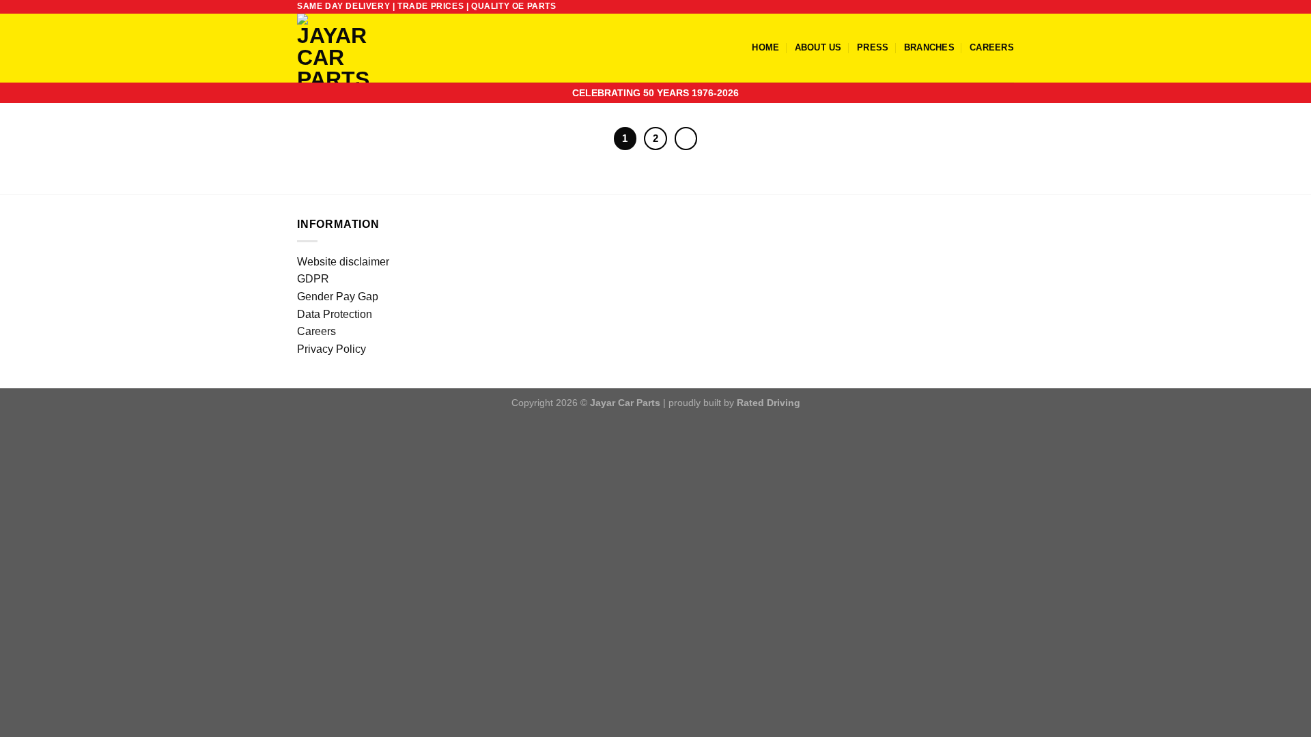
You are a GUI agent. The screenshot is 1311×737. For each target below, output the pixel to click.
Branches (929, 47)
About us (818, 47)
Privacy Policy (331, 349)
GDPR (313, 279)
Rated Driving (768, 402)
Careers (992, 47)
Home (765, 47)
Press (872, 47)
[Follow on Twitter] (994, 7)
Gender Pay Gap (337, 296)
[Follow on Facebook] (968, 7)
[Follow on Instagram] (981, 7)
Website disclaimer (343, 262)
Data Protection (334, 314)
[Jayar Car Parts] (356, 48)
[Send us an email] (1007, 7)
